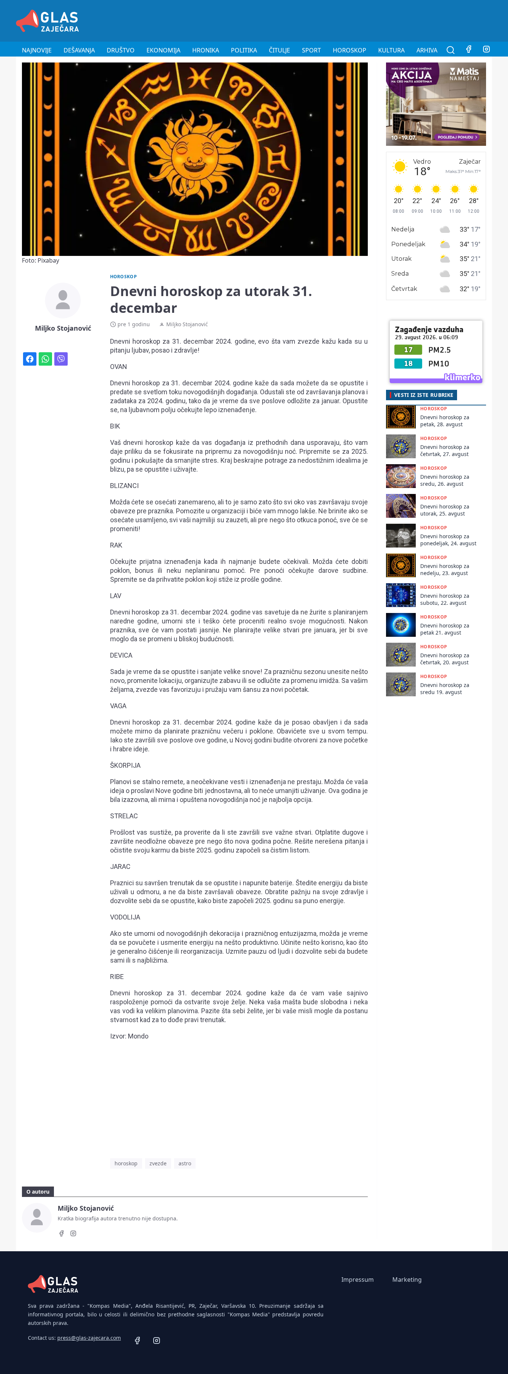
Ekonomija (163, 50)
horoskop (126, 1163)
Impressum (357, 1279)
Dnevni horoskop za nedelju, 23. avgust (444, 569)
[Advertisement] (356, 19)
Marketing (407, 1279)
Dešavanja (79, 50)
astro (185, 1163)
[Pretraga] (450, 50)
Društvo (121, 50)
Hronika (205, 50)
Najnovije (37, 50)
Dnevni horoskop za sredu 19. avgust (444, 688)
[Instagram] (486, 50)
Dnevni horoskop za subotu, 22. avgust (444, 599)
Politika (244, 50)
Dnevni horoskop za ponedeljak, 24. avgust (448, 540)
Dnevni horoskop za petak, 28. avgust (444, 421)
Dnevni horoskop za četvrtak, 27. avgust (444, 450)
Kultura (391, 50)
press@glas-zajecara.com (89, 1337)
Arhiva (427, 50)
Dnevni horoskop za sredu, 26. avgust (444, 480)
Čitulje (279, 50)
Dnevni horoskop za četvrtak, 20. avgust (444, 659)
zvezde (158, 1163)
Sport (311, 50)
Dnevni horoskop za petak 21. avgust (444, 629)
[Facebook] (468, 50)
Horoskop (349, 50)
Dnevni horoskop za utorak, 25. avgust (444, 510)
